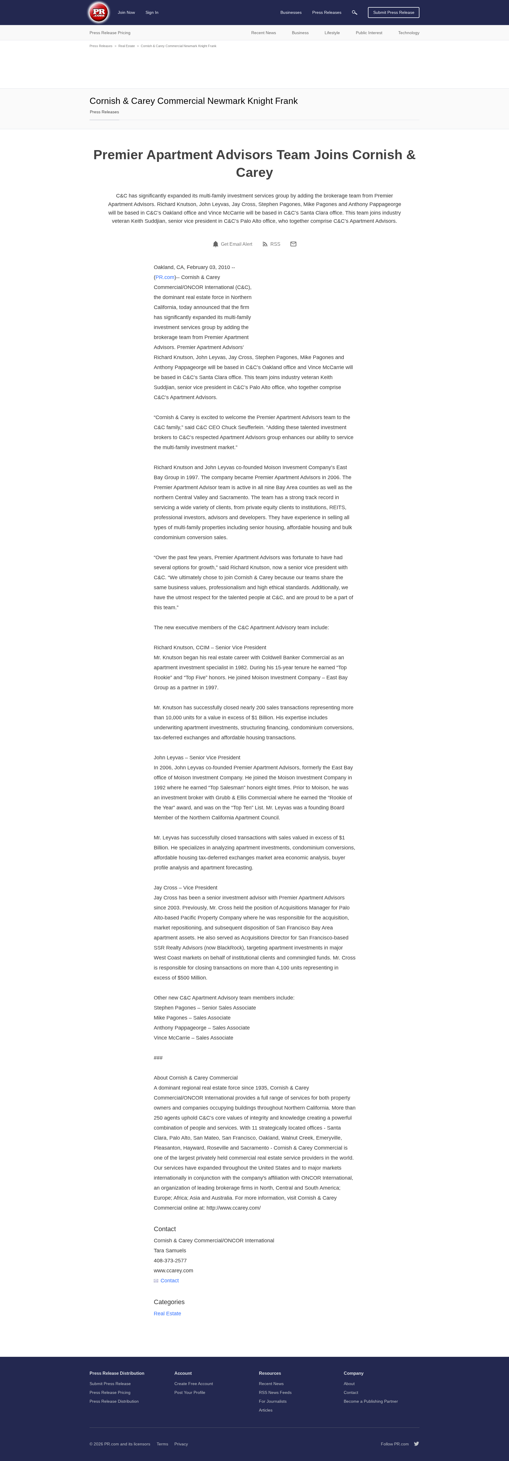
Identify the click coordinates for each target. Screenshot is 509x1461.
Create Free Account (193, 1383)
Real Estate (126, 46)
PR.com (165, 277)
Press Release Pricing (110, 1392)
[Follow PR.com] (414, 1444)
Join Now (126, 12)
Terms (162, 1444)
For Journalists (273, 1401)
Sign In (152, 12)
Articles (265, 1410)
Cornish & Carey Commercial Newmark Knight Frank (179, 46)
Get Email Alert (236, 244)
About (349, 1383)
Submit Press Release (393, 12)
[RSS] (266, 244)
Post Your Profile (189, 1392)
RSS (275, 244)
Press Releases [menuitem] (326, 12)
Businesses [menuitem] (291, 12)
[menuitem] (354, 12)
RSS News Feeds (275, 1392)
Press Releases (101, 46)
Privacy (181, 1444)
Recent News (271, 1383)
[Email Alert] (216, 244)
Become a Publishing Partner (371, 1401)
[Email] (293, 244)
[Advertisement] (254, 67)
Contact (170, 1281)
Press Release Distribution (114, 1401)
